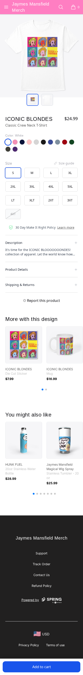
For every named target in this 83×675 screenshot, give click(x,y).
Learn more (65, 227)
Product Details (16, 269)
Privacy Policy (29, 645)
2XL (12, 186)
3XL (32, 186)
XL (70, 173)
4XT (13, 214)
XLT (32, 200)
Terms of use (55, 645)
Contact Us (41, 575)
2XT (51, 200)
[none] (63, 163)
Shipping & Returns (20, 285)
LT (13, 200)
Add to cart (41, 666)
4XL (51, 186)
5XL (70, 186)
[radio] (13, 173)
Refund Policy (42, 586)
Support (41, 553)
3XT (70, 200)
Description (13, 243)
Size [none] (8, 163)
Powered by (30, 600)
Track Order (41, 564)
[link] (24, 344)
